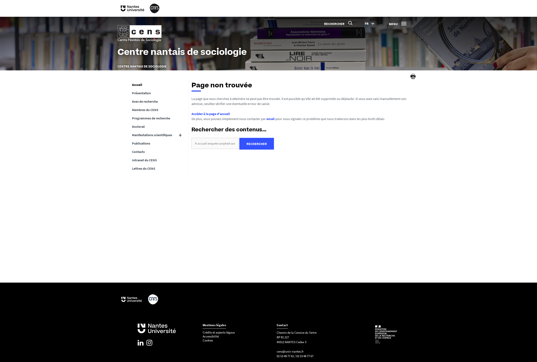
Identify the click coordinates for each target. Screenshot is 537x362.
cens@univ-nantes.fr (290, 351)
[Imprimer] (413, 76)
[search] (215, 143)
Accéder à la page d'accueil (211, 114)
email (270, 119)
